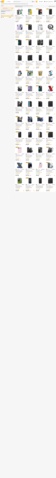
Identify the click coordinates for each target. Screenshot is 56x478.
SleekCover (42, 169)
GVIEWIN (33, 92)
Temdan (33, 123)
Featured (53, 6)
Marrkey (23, 92)
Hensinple (43, 123)
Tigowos (33, 138)
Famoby (23, 15)
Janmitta (22, 169)
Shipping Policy (3, 11)
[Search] (36, 1)
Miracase (53, 169)
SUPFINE (23, 184)
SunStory (53, 92)
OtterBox (33, 15)
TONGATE (22, 123)
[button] (41, 1)
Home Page (2, 3)
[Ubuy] (2, 1)
